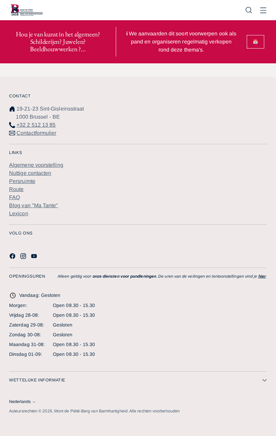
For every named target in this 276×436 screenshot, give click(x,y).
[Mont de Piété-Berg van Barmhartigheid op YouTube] (35, 257)
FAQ (14, 197)
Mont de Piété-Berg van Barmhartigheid (91, 411)
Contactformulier (36, 133)
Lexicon (18, 213)
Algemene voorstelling (36, 165)
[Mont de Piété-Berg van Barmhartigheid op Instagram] (24, 257)
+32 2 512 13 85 (36, 125)
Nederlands (20, 401)
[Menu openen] (263, 10)
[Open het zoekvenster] (249, 10)
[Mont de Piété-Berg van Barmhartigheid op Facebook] (13, 257)
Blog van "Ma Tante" (33, 205)
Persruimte (22, 181)
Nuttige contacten (30, 173)
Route (16, 189)
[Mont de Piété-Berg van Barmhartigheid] (26, 10)
